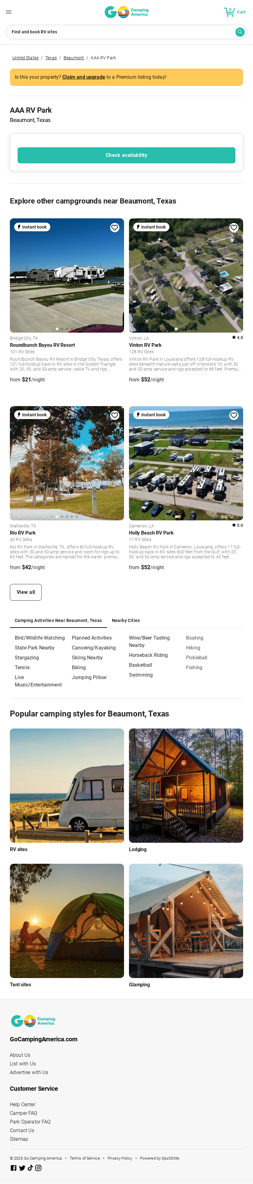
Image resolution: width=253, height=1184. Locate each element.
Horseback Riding (148, 655)
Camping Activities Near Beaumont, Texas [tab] (58, 620)
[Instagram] (38, 1169)
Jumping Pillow (89, 677)
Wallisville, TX (23, 526)
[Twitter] (23, 1169)
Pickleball (197, 658)
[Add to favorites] (115, 227)
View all (26, 592)
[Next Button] (117, 274)
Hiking (193, 648)
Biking (79, 667)
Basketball (140, 665)
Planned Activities (92, 638)
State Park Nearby (35, 648)
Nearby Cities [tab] (126, 620)
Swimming (141, 675)
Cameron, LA (141, 526)
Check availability (126, 155)
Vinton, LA (139, 338)
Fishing (194, 667)
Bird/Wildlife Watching (40, 638)
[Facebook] (14, 1169)
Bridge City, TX (24, 338)
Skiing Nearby (87, 658)
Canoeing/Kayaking (94, 648)
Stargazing (27, 658)
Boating (194, 638)
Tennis (22, 667)
